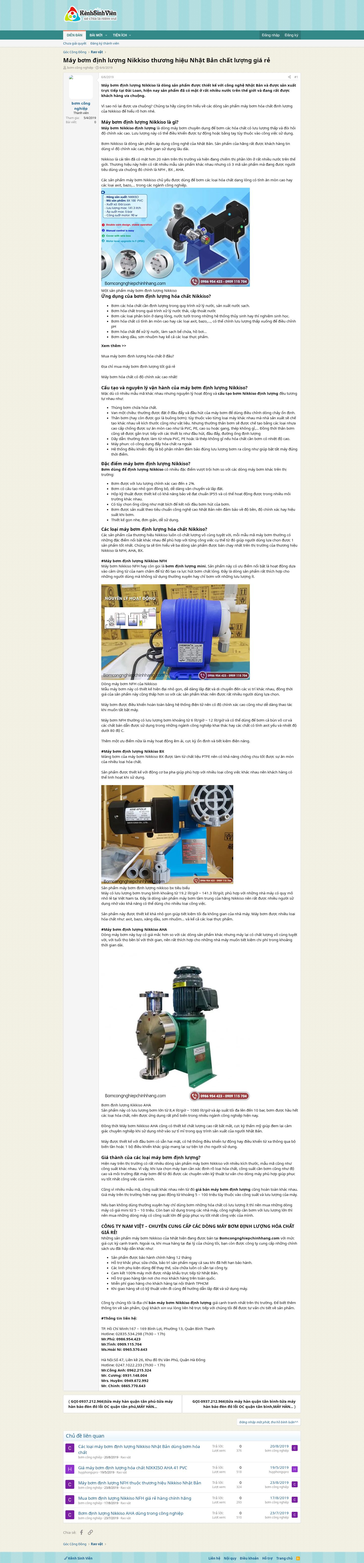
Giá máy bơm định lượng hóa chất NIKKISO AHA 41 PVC (132, 1467)
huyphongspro (88, 1472)
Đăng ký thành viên (104, 43)
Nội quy (230, 1558)
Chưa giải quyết (74, 43)
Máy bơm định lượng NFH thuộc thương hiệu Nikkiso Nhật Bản (139, 1483)
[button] (106, 35)
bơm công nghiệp (80, 67)
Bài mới (96, 35)
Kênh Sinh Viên (80, 1558)
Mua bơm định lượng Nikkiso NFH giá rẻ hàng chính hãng (134, 1498)
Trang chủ (284, 1558)
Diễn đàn (74, 35)
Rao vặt (126, 1457)
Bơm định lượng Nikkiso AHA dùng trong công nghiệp (130, 1513)
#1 (296, 77)
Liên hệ (214, 1558)
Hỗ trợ (267, 1558)
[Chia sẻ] (289, 77)
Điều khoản (249, 1558)
